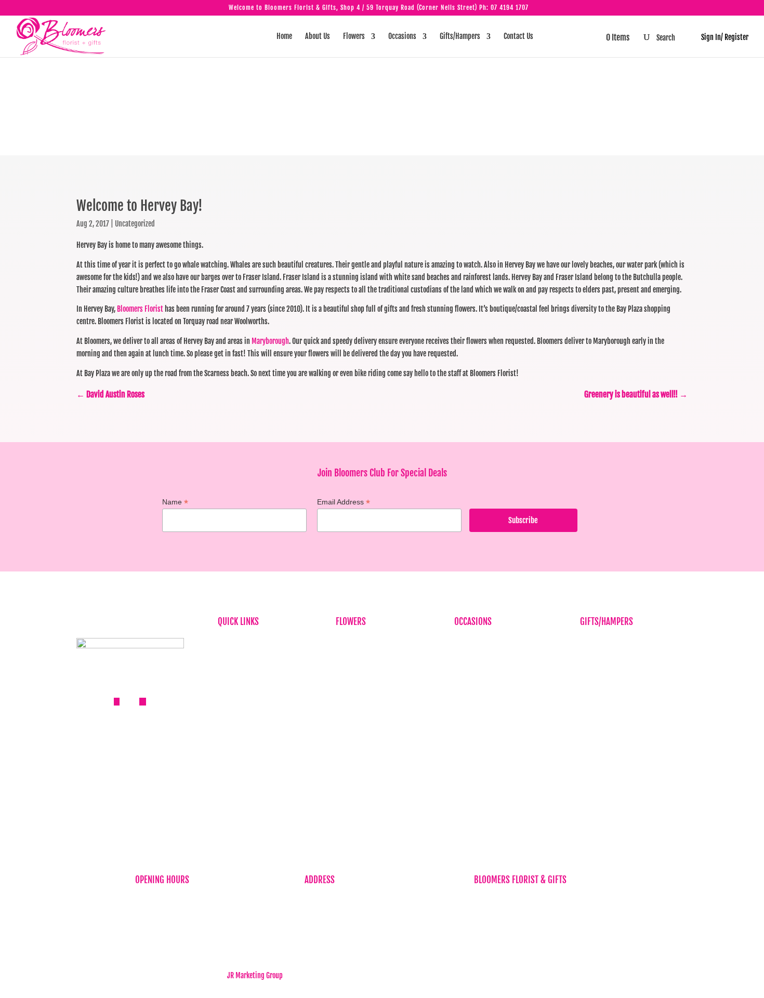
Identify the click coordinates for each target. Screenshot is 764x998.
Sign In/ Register (719, 37)
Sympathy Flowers (361, 674)
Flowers (354, 37)
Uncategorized (135, 223)
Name (175, 502)
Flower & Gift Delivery (248, 722)
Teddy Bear (595, 722)
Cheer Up (466, 690)
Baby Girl (467, 674)
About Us (317, 37)
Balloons (592, 642)
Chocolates (595, 706)
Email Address (343, 502)
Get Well (466, 706)
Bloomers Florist (140, 308)
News (225, 690)
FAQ (223, 674)
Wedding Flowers (478, 754)
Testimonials (236, 706)
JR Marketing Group (255, 975)
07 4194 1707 (510, 7)
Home (284, 37)
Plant (343, 706)
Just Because (354, 690)
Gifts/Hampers (460, 37)
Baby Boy (466, 658)
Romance (466, 722)
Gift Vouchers (598, 674)
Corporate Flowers (361, 658)
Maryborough (270, 341)
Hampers (592, 690)
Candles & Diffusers (607, 658)
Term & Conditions (243, 770)
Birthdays (349, 642)
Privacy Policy (237, 738)
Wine (587, 754)
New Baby (593, 770)
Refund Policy (237, 754)
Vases (588, 738)
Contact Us (518, 37)
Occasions (402, 37)
